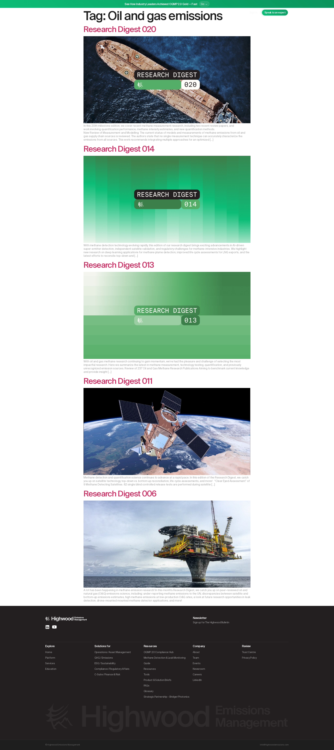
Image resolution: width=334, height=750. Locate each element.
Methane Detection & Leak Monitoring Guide (165, 660)
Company (199, 12)
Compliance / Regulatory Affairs (111, 668)
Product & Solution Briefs (157, 680)
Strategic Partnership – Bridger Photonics (166, 696)
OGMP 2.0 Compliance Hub (159, 652)
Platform (132, 12)
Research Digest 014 (119, 149)
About (196, 652)
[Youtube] (54, 627)
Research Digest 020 (120, 29)
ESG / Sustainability (105, 663)
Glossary (148, 691)
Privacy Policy (249, 657)
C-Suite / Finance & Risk (107, 674)
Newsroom (199, 668)
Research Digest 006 (120, 494)
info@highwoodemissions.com (274, 744)
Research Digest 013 (119, 265)
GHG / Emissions (103, 657)
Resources (180, 12)
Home (48, 652)
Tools (147, 674)
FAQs (146, 685)
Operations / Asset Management (112, 652)
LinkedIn (197, 680)
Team (196, 657)
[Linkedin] (47, 627)
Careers (197, 674)
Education (163, 12)
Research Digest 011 (118, 381)
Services (147, 12)
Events (196, 663)
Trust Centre (249, 652)
